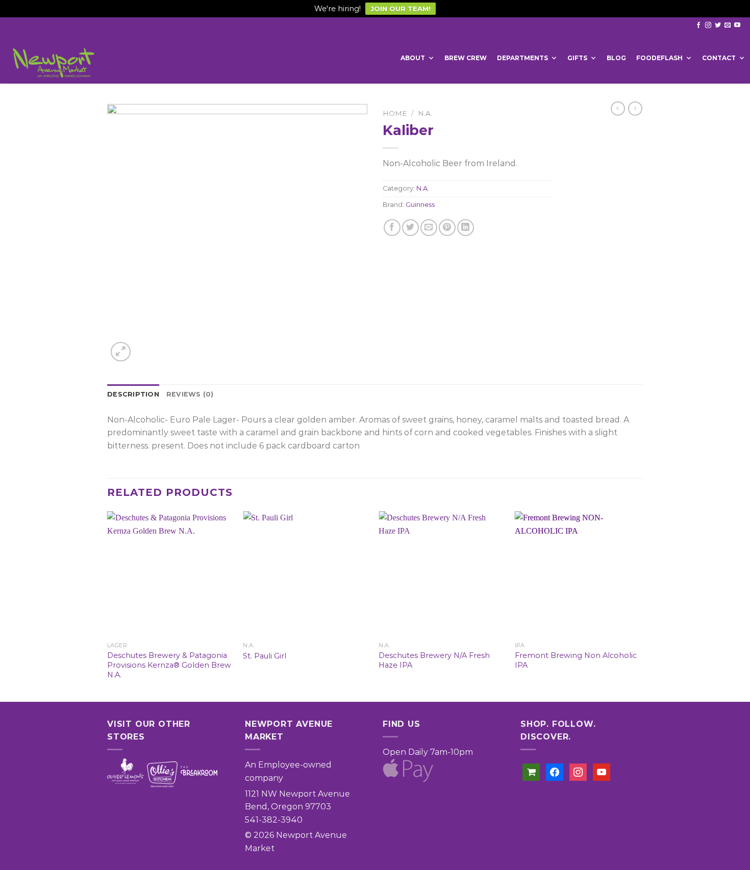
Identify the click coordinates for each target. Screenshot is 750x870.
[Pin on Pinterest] (447, 227)
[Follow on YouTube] (737, 25)
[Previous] (107, 605)
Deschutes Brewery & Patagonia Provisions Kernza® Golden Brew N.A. (169, 665)
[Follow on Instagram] (708, 25)
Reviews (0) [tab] (190, 394)
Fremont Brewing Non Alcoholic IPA (576, 660)
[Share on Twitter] (410, 227)
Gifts (577, 58)
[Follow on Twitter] (718, 25)
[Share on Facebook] (392, 227)
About (413, 58)
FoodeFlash (659, 58)
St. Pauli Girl (264, 656)
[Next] (639, 605)
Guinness (420, 204)
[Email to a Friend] (428, 227)
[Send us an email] (727, 25)
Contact (719, 58)
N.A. (425, 113)
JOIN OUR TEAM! (400, 9)
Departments (522, 58)
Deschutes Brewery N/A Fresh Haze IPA (434, 660)
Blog (616, 58)
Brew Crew (465, 58)
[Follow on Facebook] (698, 25)
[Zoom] (121, 352)
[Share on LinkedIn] (465, 227)
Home (395, 113)
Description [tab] (133, 394)
